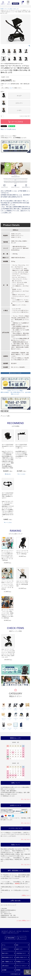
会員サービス (19, 949)
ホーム (3, 945)
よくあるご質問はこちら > (23, 920)
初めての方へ (5, 953)
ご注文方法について (21, 953)
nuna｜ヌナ (16, 8)
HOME (1, 8)
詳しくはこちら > (25, 799)
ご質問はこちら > (25, 895)
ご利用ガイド (5, 949)
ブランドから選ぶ (8, 8)
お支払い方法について (21, 957)
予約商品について (20, 961)
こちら (10, 88)
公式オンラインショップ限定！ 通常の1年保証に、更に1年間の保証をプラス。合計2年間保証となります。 (15, 392)
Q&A (17, 945)
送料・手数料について (7, 961)
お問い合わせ (5, 965)
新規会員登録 (10, 937)
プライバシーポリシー (21, 965)
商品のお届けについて (7, 957)
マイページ (22, 937)
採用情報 (18, 970)
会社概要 (4, 970)
